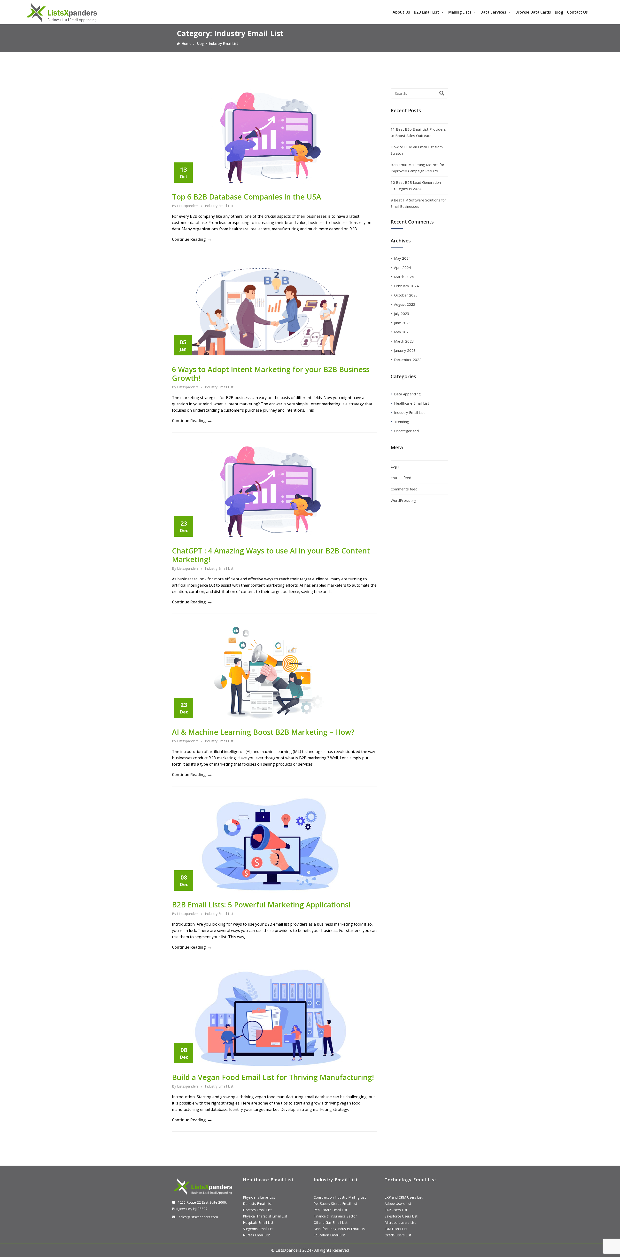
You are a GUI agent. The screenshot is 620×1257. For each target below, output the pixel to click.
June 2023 (402, 322)
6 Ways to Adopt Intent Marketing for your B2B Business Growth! (271, 373)
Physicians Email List (259, 1197)
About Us (401, 12)
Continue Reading (189, 239)
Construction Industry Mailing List (340, 1197)
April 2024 (402, 267)
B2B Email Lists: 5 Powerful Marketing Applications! (261, 905)
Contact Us (577, 12)
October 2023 (406, 295)
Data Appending (407, 394)
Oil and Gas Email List (331, 1222)
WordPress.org (403, 500)
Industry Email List (219, 205)
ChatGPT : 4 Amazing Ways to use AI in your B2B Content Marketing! (271, 555)
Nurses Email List (256, 1235)
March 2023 (404, 341)
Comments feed (404, 489)
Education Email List (329, 1235)
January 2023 (405, 350)
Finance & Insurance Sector (335, 1216)
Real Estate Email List (330, 1210)
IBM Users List (396, 1228)
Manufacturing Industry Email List (340, 1228)
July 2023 (401, 313)
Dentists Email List (257, 1203)
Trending (401, 421)
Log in (396, 466)
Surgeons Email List (258, 1228)
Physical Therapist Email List (265, 1216)
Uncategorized (406, 430)
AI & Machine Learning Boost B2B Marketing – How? (263, 732)
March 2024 (404, 276)
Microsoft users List (400, 1222)
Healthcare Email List (411, 403)
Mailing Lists (459, 12)
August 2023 (404, 304)
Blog (559, 12)
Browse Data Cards (533, 12)
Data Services (493, 12)
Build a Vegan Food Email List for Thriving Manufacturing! (273, 1077)
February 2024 (406, 285)
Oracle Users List (398, 1235)
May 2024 (402, 258)
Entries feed (401, 477)
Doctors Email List (257, 1210)
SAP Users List (396, 1210)
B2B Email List (426, 12)
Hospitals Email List (258, 1222)
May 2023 (402, 331)
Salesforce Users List (401, 1216)
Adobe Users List (398, 1203)
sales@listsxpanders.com (198, 1217)
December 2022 (407, 359)
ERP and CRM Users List (404, 1197)
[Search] (441, 93)
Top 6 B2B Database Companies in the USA (246, 197)
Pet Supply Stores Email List (335, 1203)
